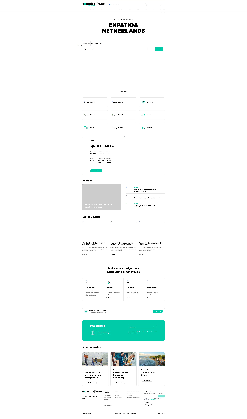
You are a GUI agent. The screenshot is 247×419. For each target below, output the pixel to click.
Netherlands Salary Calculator (97, 310)
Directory (162, 9)
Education (92, 9)
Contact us (106, 399)
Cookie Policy (133, 413)
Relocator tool (86, 43)
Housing (120, 9)
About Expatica (107, 395)
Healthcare (110, 9)
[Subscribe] (155, 327)
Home (83, 9)
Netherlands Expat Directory (133, 397)
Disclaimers (162, 13)
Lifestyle (129, 9)
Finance (101, 9)
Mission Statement (108, 405)
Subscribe (161, 396)
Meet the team (107, 397)
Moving (145, 9)
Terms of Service (125, 413)
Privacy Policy (135, 333)
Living (137, 9)
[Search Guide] (85, 49)
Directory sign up (118, 397)
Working (153, 9)
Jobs (92, 43)
